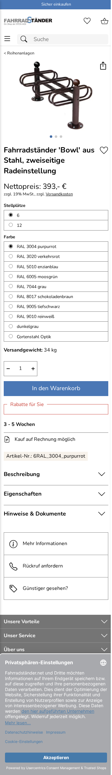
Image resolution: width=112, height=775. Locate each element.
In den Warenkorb (56, 388)
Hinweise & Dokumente (35, 513)
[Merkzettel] (87, 21)
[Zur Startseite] (28, 21)
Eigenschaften (23, 493)
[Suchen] (25, 39)
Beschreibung (22, 474)
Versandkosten (59, 194)
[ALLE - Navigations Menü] (7, 38)
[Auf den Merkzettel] (104, 150)
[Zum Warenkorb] (104, 21)
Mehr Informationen (45, 543)
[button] (102, 66)
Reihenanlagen (20, 53)
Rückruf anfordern (43, 566)
